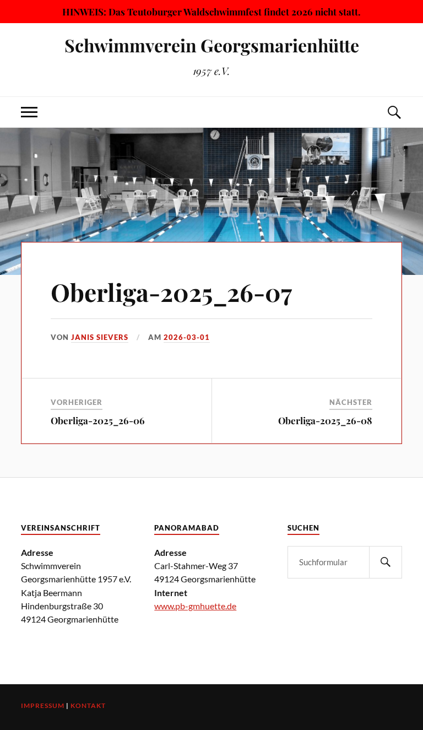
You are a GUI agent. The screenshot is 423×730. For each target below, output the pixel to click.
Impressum (42, 705)
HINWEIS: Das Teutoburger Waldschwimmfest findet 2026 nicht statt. (211, 12)
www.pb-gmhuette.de (195, 606)
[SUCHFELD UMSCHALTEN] (394, 112)
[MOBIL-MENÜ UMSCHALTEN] (29, 112)
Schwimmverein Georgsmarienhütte (211, 45)
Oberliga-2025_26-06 (98, 420)
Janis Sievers (99, 337)
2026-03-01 (187, 337)
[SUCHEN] (385, 562)
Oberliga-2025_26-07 (171, 291)
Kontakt (88, 705)
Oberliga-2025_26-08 (325, 420)
